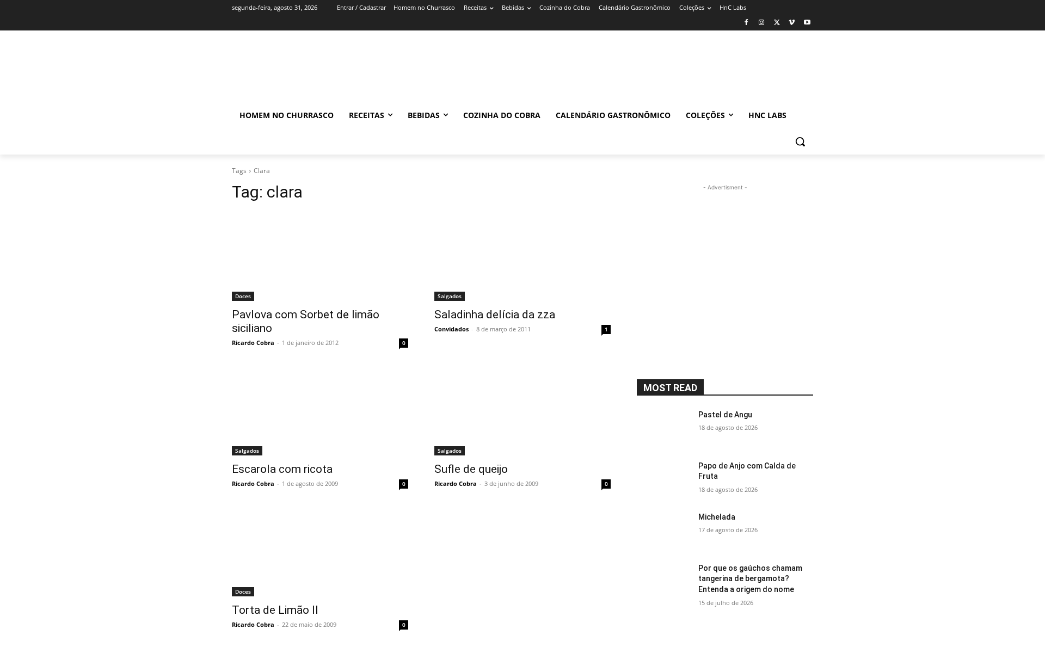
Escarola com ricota (282, 469)
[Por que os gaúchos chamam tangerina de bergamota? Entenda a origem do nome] (663, 581)
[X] (777, 23)
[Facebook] (746, 23)
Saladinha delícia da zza (494, 314)
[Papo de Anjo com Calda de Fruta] (663, 479)
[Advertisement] (615, 70)
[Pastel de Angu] (663, 428)
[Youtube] (807, 23)
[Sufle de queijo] (522, 411)
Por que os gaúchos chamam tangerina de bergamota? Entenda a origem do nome (750, 579)
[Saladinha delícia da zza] (522, 257)
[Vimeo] (791, 23)
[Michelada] (663, 530)
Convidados (451, 329)
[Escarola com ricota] (320, 411)
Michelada (716, 517)
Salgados (450, 296)
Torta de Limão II (275, 609)
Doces (243, 296)
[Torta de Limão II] (320, 552)
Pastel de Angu (725, 414)
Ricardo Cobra (253, 342)
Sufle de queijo (471, 469)
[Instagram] (761, 23)
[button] (800, 141)
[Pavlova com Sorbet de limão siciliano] (320, 257)
